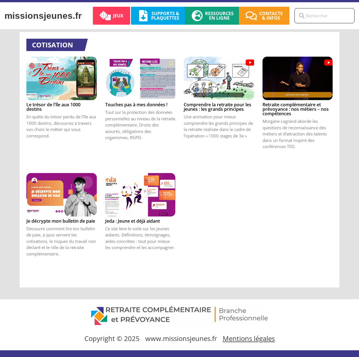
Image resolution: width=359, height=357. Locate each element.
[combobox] (324, 15)
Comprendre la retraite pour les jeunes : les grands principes (217, 107)
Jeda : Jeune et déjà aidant (132, 221)
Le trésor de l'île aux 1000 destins (53, 107)
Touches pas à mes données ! (136, 105)
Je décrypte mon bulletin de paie (60, 221)
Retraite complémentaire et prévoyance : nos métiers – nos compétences (296, 109)
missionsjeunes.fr (43, 16)
